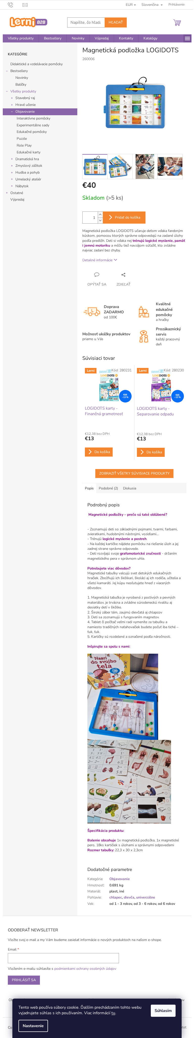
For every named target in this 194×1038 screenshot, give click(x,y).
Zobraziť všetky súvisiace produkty (134, 473)
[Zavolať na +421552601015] (15, 4)
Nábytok (22, 186)
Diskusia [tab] (129, 488)
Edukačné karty (28, 152)
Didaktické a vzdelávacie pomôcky (36, 64)
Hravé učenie (25, 104)
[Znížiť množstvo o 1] (100, 220)
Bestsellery (19, 70)
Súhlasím (163, 1010)
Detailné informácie (97, 260)
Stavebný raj (25, 98)
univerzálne (145, 897)
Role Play (24, 145)
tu (113, 1013)
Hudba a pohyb (27, 172)
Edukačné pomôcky (32, 131)
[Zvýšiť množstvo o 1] (100, 215)
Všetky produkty (23, 91)
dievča (129, 897)
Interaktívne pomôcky (33, 118)
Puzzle (22, 138)
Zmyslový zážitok (28, 165)
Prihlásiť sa (24, 980)
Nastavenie (33, 1026)
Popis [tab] (89, 488)
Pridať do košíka (127, 217)
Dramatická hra (27, 159)
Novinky (21, 77)
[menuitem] (21, 38)
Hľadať (116, 22)
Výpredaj (17, 199)
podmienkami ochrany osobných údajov (85, 968)
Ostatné (16, 193)
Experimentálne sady (33, 125)
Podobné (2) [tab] (108, 488)
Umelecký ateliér (28, 179)
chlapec (115, 897)
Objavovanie (25, 111)
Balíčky (20, 84)
